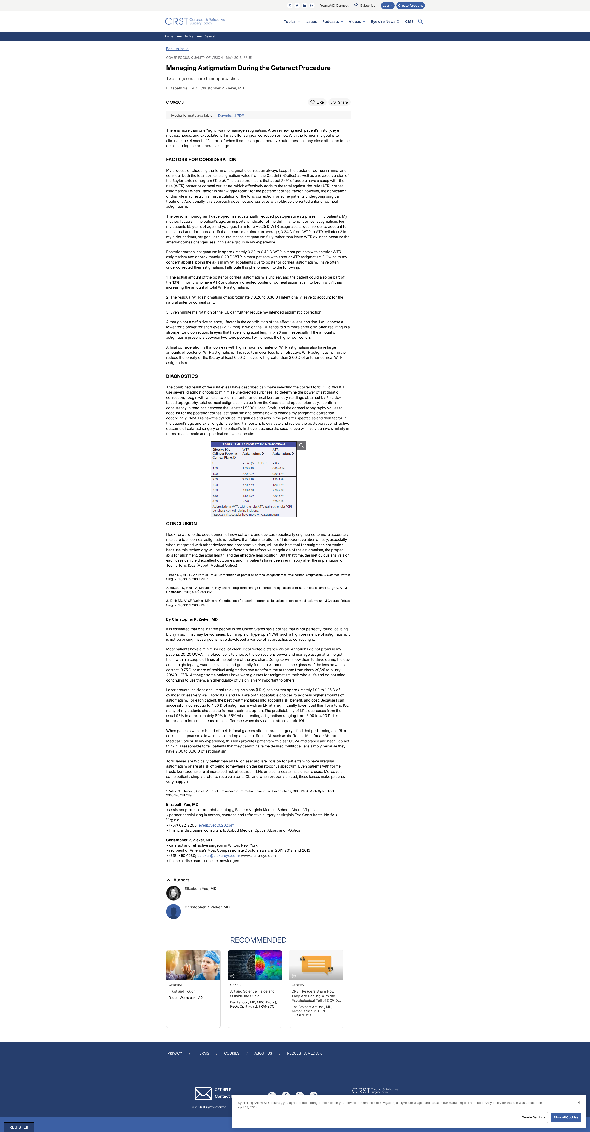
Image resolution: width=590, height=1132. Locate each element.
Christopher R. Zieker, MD (207, 907)
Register (18, 1127)
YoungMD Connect (334, 5)
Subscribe (367, 5)
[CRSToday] (195, 21)
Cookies (231, 1053)
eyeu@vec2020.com (216, 825)
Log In (388, 5)
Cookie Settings (533, 1117)
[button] (177, 880)
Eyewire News (383, 21)
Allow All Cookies (565, 1117)
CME (409, 21)
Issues (311, 21)
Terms (203, 1053)
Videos (355, 21)
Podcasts (330, 21)
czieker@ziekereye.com (218, 855)
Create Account (410, 5)
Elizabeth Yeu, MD (201, 888)
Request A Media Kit (306, 1053)
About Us (263, 1053)
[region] (409, 1111)
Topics (290, 21)
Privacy (175, 1053)
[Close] (579, 1102)
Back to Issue (177, 49)
